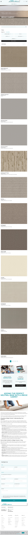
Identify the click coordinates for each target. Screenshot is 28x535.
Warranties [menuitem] (16, 523)
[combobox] (13, 27)
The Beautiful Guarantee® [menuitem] (16, 522)
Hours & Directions (3, 510)
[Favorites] (25, 1)
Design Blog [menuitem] (9, 524)
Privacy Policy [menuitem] (23, 525)
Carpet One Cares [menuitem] (23, 520)
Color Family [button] (20, 36)
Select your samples (20, 385)
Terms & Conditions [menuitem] (23, 524)
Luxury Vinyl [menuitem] (3, 518)
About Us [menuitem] (23, 518)
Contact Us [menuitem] (23, 522)
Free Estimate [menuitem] (3, 527)
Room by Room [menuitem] (24, 517)
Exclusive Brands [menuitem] (16, 526)
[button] (24, 1)
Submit (14, 500)
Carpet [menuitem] (2, 521)
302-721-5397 (9, 510)
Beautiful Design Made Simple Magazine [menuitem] (10, 522)
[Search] (26, 27)
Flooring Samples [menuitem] (9, 519)
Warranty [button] (13, 38)
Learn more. (18, 533)
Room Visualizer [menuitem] (10, 517)
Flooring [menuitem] (2, 517)
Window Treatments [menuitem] (2, 526)
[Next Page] (19, 361)
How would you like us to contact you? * (6, 474)
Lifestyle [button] (7, 36)
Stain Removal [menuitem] (17, 517)
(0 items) (26, 1)
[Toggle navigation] (1, 1)
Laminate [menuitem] (2, 522)
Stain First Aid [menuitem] (17, 518)
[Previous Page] (9, 361)
